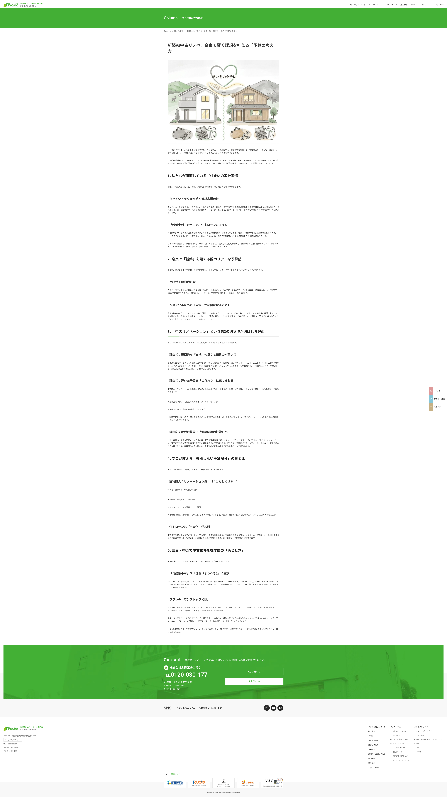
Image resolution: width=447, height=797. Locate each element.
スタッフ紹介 (439, 4)
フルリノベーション (399, 731)
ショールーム (425, 4)
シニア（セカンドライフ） (425, 731)
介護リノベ (420, 735)
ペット (418, 748)
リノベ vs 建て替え (399, 748)
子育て (418, 752)
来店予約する (254, 681)
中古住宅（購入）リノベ (401, 756)
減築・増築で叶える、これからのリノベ (430, 739)
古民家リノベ (397, 752)
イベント (413, 4)
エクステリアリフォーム (401, 760)
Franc (166, 31)
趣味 (417, 743)
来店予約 (371, 758)
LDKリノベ (396, 735)
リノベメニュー (374, 4)
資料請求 (371, 763)
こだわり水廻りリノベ (400, 739)
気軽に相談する (254, 671)
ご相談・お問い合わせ (377, 754)
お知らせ (371, 749)
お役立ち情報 (177, 31)
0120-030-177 (189, 674)
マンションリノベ (399, 743)
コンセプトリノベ (390, 4)
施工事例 (403, 4)
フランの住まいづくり (357, 4)
